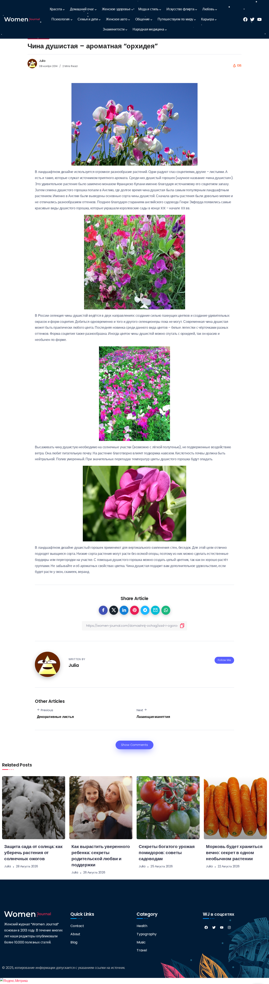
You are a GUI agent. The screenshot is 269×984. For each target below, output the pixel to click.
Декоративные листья (55, 716)
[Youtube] (221, 927)
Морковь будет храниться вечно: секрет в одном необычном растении (234, 852)
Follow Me (224, 660)
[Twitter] (214, 927)
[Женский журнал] (22, 19)
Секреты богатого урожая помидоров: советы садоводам (166, 852)
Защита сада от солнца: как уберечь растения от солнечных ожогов (33, 852)
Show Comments (134, 745)
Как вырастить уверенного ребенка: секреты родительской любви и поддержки (100, 855)
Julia (42, 61)
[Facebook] (206, 927)
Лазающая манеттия (153, 716)
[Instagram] (229, 927)
